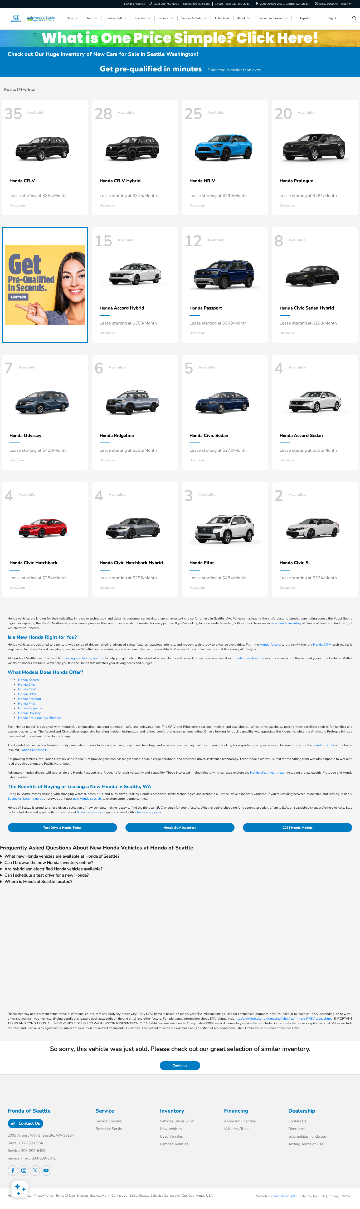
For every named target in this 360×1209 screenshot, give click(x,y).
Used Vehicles (171, 1136)
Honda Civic (26, 684)
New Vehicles (171, 1128)
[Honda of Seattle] (31, 18)
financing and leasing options (83, 658)
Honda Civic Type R (33, 750)
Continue (180, 1065)
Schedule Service (109, 1128)
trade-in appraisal (149, 812)
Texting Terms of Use (305, 1144)
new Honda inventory (286, 623)
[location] (257, 4)
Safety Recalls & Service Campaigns (154, 1195)
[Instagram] (24, 1170)
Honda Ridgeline (30, 708)
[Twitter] (35, 1170)
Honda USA (204, 1195)
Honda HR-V (27, 694)
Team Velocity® (284, 1196)
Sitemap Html (99, 1195)
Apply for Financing (240, 1121)
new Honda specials (87, 799)
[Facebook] (13, 1170)
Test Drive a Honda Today (62, 827)
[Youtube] (46, 1170)
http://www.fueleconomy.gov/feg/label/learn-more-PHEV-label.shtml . (284, 1018)
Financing (236, 1110)
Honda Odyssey (29, 713)
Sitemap (82, 1195)
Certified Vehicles (174, 1144)
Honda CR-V (322, 644)
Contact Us (28, 1123)
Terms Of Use (65, 1195)
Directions (296, 1128)
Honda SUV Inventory (180, 827)
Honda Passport (29, 699)
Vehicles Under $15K (177, 1121)
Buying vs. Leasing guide (25, 799)
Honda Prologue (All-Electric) (39, 718)
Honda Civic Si (323, 745)
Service (105, 1110)
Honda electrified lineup (267, 772)
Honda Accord (270, 644)
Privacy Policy (43, 1195)
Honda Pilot (26, 703)
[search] (354, 18)
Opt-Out (188, 1195)
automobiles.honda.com (307, 1136)
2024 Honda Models (298, 827)
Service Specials (109, 1121)
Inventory (172, 1110)
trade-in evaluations (249, 658)
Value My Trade (236, 1128)
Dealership (301, 1110)
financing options (89, 812)
